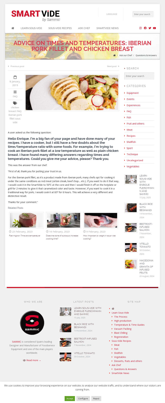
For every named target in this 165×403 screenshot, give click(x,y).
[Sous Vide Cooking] (35, 16)
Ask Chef (84, 28)
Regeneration (121, 336)
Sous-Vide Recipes (60, 28)
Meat (129, 129)
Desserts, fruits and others (128, 361)
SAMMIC (16, 341)
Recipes (131, 135)
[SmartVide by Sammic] (12, 28)
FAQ (15, 96)
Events (130, 99)
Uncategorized (135, 160)
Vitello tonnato (84, 353)
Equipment (133, 92)
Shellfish (131, 141)
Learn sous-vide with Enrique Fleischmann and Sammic (147, 184)
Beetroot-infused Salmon (146, 227)
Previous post (17, 66)
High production (122, 320)
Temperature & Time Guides (129, 324)
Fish (129, 117)
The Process (120, 316)
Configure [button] (83, 398)
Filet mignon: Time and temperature (24, 236)
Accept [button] (70, 398)
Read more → (33, 360)
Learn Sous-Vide (31, 28)
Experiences (133, 105)
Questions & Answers (146, 55)
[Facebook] (145, 28)
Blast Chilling (120, 332)
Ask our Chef (125, 55)
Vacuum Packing (122, 328)
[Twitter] (150, 28)
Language (112, 14)
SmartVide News (108, 28)
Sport (130, 148)
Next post (111, 66)
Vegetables (133, 166)
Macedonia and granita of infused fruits (146, 266)
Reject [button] (96, 398)
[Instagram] (140, 28)
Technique (132, 154)
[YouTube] (154, 28)
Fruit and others (135, 123)
